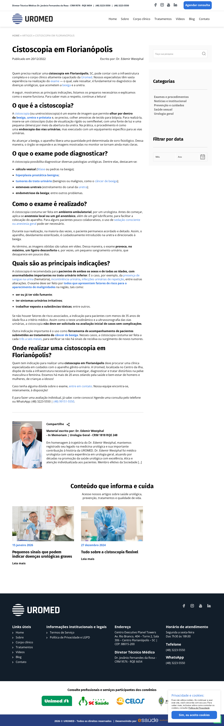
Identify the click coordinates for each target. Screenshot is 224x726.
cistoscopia (22, 113)
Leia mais (19, 563)
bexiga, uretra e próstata (33, 117)
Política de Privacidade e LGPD (70, 637)
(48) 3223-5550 (103, 5)
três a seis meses (30, 339)
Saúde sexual (163, 109)
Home (113, 19)
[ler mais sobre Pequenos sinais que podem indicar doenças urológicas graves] (43, 536)
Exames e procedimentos (171, 97)
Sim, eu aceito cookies (194, 715)
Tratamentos (163, 19)
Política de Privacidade (198, 708)
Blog (192, 19)
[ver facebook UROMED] (155, 4)
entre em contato (80, 386)
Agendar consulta (197, 5)
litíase (41, 169)
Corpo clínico (141, 19)
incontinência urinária (65, 279)
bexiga (66, 85)
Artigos (27, 35)
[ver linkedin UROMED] (175, 4)
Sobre (125, 19)
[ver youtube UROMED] (169, 4)
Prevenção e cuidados (169, 105)
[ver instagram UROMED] (162, 4)
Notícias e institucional (170, 101)
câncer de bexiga (106, 181)
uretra (83, 187)
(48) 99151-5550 (64, 401)
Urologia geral (164, 114)
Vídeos (180, 19)
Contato (204, 19)
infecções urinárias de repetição (103, 279)
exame (55, 81)
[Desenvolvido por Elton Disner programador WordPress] (35, 610)
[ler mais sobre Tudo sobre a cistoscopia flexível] (112, 536)
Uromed (86, 77)
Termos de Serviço (62, 632)
